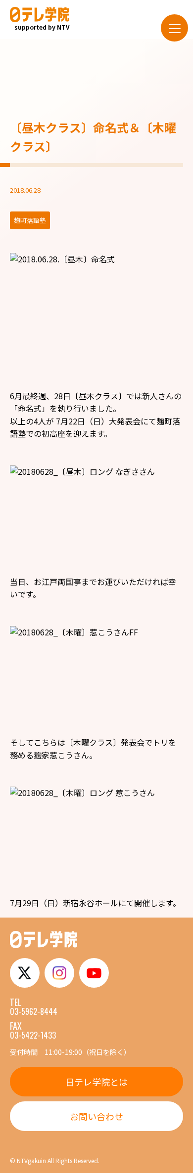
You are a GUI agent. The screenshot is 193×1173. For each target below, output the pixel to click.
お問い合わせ (96, 1116)
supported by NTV (41, 27)
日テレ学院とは (96, 1081)
